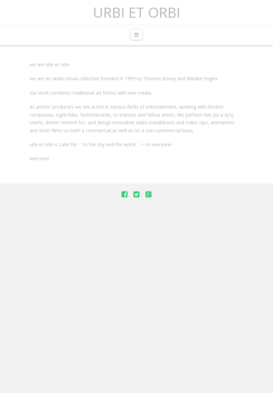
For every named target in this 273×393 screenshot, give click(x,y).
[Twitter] (136, 194)
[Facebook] (125, 194)
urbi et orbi (136, 12)
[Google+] (148, 194)
